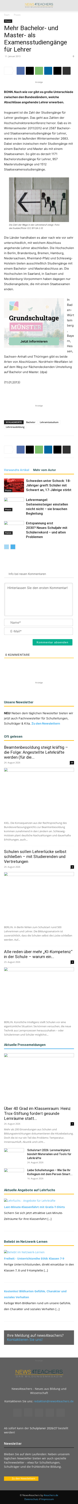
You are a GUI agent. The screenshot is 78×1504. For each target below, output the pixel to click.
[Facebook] (21, 71)
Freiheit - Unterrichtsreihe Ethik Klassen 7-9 (34, 1258)
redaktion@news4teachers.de (54, 1401)
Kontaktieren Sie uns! (25, 1339)
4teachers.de (51, 1495)
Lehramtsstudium (49, 422)
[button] (6, 5)
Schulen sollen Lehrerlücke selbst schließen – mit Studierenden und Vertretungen (35, 856)
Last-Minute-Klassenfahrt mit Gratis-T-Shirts (34, 1207)
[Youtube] (61, 1413)
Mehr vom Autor (44, 470)
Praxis (17, 14)
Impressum (47, 1499)
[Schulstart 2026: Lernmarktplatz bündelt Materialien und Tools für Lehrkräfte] (14, 1155)
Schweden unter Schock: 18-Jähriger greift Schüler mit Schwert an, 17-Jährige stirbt (48, 485)
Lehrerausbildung (15, 426)
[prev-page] (6, 546)
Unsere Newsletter (18, 702)
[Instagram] (28, 1412)
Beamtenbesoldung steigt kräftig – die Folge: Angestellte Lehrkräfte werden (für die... (36, 752)
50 (72, 762)
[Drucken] (67, 71)
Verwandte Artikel (16, 470)
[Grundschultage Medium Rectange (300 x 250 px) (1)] (34, 323)
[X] (30, 71)
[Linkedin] (48, 71)
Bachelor (30, 422)
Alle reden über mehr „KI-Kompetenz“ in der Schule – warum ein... (38, 954)
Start (6, 14)
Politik (8, 532)
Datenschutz (31, 1499)
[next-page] (12, 546)
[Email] (57, 71)
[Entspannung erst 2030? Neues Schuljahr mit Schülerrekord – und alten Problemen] (14, 528)
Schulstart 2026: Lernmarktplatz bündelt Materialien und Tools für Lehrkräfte (49, 1154)
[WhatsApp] (39, 71)
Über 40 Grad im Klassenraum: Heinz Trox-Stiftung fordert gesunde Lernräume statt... (37, 1113)
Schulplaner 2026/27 (43, 1428)
